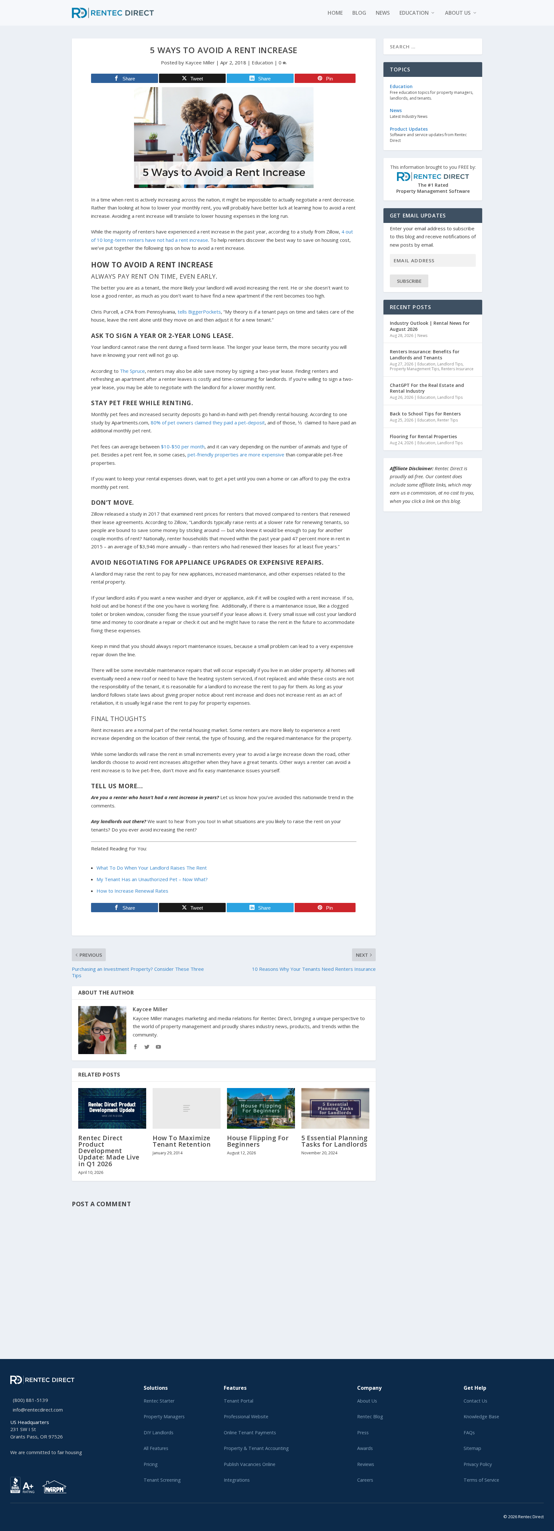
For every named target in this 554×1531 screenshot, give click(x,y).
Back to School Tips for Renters (425, 414)
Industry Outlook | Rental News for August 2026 (430, 326)
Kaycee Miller (200, 62)
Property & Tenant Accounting (256, 1448)
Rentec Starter (159, 1401)
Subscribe (409, 281)
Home (335, 13)
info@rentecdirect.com (38, 1409)
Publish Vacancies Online (249, 1464)
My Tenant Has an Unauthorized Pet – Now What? (152, 879)
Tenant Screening (162, 1480)
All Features (156, 1448)
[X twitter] (12, 1515)
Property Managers (164, 1416)
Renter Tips (447, 420)
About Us (367, 1401)
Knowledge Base (481, 1416)
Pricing (151, 1464)
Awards (365, 1448)
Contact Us (475, 1401)
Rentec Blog (370, 1416)
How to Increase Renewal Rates (132, 891)
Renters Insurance (457, 369)
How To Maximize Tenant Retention (182, 1141)
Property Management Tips (414, 369)
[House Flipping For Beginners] (261, 1108)
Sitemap (472, 1448)
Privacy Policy (478, 1464)
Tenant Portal (238, 1401)
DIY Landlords (158, 1432)
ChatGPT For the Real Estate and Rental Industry (427, 388)
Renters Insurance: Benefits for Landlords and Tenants (424, 354)
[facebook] (17, 1515)
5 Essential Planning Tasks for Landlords (334, 1141)
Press (363, 1432)
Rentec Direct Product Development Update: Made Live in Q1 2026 (108, 1151)
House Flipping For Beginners (258, 1141)
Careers (365, 1480)
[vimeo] (33, 1515)
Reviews (365, 1464)
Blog (359, 13)
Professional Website (246, 1416)
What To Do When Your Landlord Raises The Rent (152, 867)
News (383, 13)
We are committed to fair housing (46, 1452)
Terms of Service (481, 1480)
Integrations (237, 1480)
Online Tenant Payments (250, 1432)
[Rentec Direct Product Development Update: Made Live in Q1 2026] (112, 1108)
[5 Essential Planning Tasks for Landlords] (335, 1108)
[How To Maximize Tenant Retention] (187, 1108)
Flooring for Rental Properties (423, 436)
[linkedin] (22, 1515)
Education (414, 13)
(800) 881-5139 (30, 1400)
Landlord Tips (450, 364)
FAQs (469, 1432)
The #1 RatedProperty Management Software (433, 179)
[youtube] (27, 1515)
